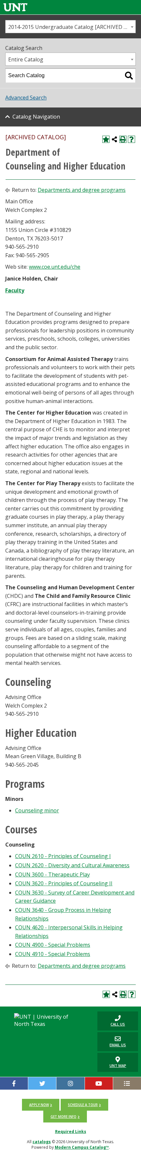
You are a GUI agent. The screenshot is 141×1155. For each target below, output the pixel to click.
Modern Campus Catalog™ (82, 1147)
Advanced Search (26, 97)
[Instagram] (70, 1083)
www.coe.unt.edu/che (54, 266)
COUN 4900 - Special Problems (52, 944)
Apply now (39, 1104)
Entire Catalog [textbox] (25, 59)
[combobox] (70, 26)
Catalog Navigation (36, 116)
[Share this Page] (114, 139)
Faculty (14, 290)
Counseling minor (37, 810)
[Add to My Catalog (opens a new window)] (106, 139)
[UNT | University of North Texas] (47, 1020)
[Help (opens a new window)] (131, 139)
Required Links (70, 1131)
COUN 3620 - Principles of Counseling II (63, 883)
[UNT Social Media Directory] (127, 1083)
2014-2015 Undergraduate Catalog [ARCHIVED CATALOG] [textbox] (71, 27)
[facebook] (14, 1083)
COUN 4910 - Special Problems (52, 954)
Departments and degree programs (82, 189)
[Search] (129, 75)
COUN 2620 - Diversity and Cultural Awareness (72, 865)
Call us (111, 1021)
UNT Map (118, 1065)
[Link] (15, 7)
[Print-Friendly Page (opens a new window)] (123, 139)
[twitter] (42, 1083)
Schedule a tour (83, 1104)
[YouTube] (99, 1083)
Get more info (63, 1116)
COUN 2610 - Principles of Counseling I (63, 856)
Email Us (111, 1041)
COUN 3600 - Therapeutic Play (52, 874)
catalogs (41, 1141)
